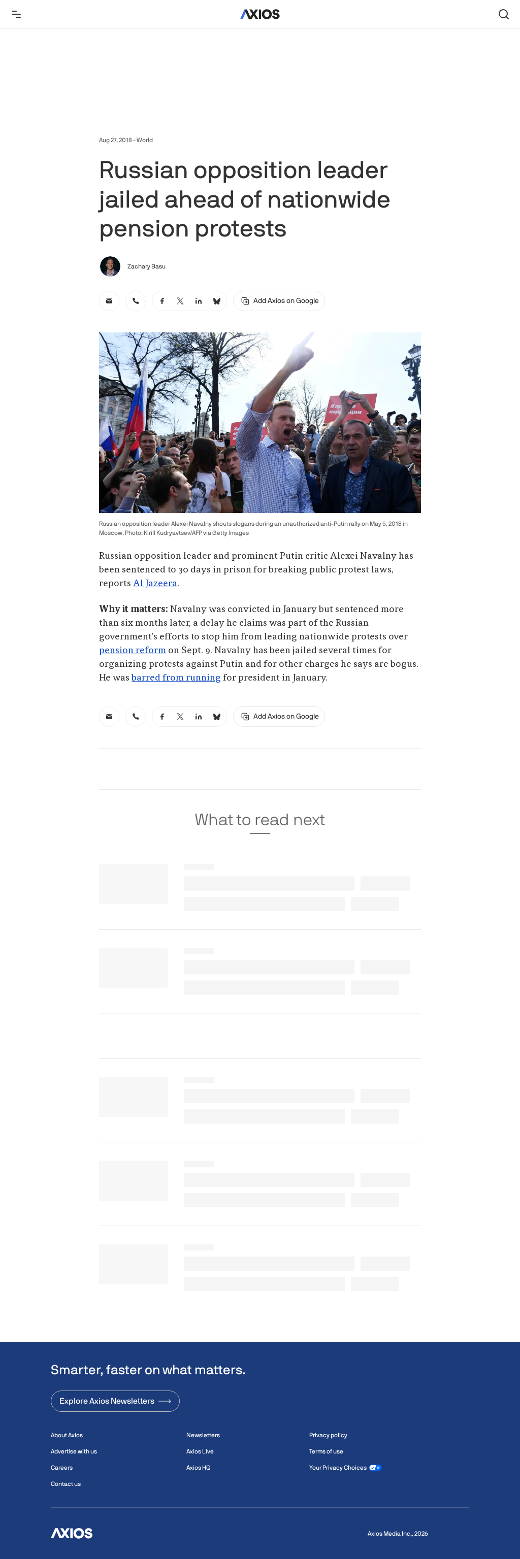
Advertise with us (74, 1451)
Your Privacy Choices (338, 1468)
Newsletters (203, 1435)
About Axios (67, 1435)
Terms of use (326, 1451)
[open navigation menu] (16, 14)
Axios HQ (198, 1468)
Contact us (66, 1484)
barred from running (176, 678)
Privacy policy (328, 1435)
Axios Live (200, 1451)
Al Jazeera (155, 583)
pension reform (132, 650)
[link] (109, 301)
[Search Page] (504, 14)
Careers (62, 1468)
